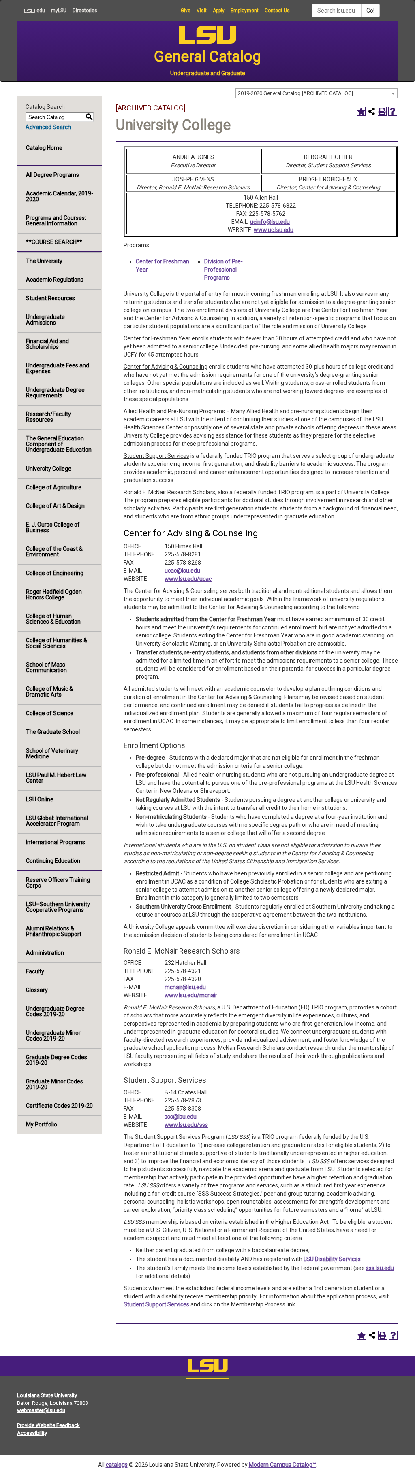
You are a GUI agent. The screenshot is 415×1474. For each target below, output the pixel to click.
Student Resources (50, 298)
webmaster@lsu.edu (41, 1410)
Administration (45, 952)
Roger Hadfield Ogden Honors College (54, 594)
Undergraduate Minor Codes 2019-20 (53, 1036)
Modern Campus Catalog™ (282, 1464)
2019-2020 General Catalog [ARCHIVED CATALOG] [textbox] (295, 93)
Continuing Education (53, 861)
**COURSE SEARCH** (54, 242)
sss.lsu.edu (380, 1268)
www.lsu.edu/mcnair (191, 995)
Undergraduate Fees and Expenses (57, 368)
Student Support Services (156, 1304)
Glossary (37, 990)
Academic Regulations (54, 279)
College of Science (49, 713)
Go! (370, 10)
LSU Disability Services (332, 1259)
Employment (245, 10)
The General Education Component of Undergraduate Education (59, 444)
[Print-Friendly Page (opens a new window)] (382, 111)
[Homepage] (207, 1367)
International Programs (55, 842)
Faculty (35, 971)
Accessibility (32, 1433)
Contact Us (277, 10)
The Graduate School (53, 732)
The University (44, 261)
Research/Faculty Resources (48, 417)
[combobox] (316, 93)
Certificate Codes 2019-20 (59, 1105)
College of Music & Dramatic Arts (49, 692)
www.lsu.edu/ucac (188, 579)
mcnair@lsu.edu (185, 987)
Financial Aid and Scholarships (47, 344)
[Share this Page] (371, 111)
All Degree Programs (52, 175)
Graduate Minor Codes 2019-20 (54, 1084)
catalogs (117, 1464)
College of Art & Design (55, 506)
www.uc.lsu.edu (273, 230)
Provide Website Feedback (48, 1425)
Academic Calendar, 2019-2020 (59, 196)
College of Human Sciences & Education (53, 619)
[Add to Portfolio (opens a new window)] (361, 111)
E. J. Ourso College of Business (53, 527)
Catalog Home (44, 147)
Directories (85, 10)
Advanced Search (48, 127)
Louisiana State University (47, 1395)
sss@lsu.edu (181, 1116)
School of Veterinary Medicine (52, 754)
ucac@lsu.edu (182, 570)
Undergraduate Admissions (45, 320)
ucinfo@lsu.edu (270, 222)
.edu (31, 10)
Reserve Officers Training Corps (58, 883)
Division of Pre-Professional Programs (223, 269)
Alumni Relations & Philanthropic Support (53, 931)
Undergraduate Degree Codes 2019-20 (55, 1011)
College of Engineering (54, 573)
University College (48, 468)
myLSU (58, 10)
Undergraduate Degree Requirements (55, 393)
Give (185, 10)
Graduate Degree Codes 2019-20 (56, 1060)
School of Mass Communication (46, 667)
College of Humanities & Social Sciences (56, 643)
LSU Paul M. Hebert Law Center (56, 778)
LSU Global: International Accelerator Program (57, 821)
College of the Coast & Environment (54, 552)
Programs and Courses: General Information (56, 221)
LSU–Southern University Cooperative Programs (58, 907)
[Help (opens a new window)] (392, 111)
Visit (202, 10)
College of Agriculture (53, 487)
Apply (219, 10)
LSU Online (39, 799)
